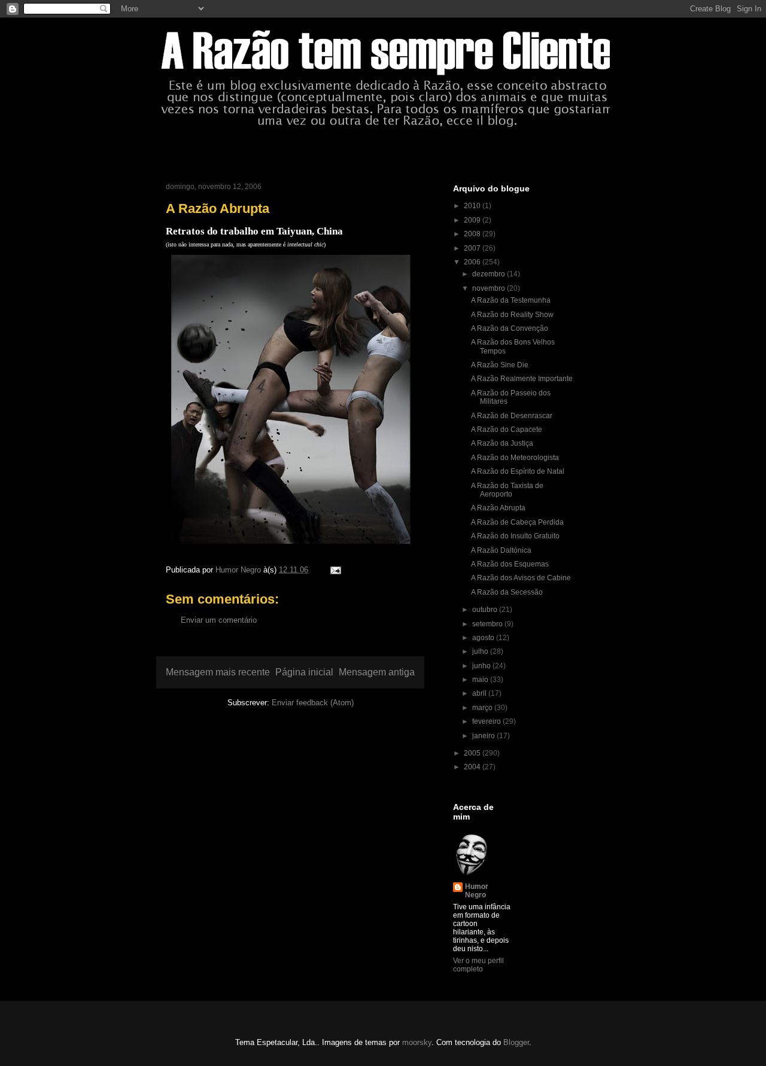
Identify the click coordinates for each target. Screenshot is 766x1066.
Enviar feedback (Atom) (313, 702)
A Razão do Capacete (506, 429)
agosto (484, 637)
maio (481, 679)
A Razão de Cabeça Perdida (517, 522)
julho (481, 651)
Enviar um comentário (219, 620)
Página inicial (304, 672)
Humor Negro (476, 890)
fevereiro (487, 721)
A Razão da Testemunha (511, 300)
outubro (485, 609)
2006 (473, 262)
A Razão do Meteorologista (515, 457)
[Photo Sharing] (291, 546)
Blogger (516, 1042)
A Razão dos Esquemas (510, 564)
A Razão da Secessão (507, 592)
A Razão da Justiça (502, 443)
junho (482, 666)
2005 (473, 753)
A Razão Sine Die (499, 365)
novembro (489, 288)
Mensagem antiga (377, 672)
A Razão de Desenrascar (511, 416)
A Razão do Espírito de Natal (517, 471)
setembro (488, 624)
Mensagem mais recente (218, 672)
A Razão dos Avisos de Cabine (521, 578)
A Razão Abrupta (498, 508)
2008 (473, 234)
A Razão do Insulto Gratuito (515, 536)
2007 (473, 248)
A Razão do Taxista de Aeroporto (507, 490)
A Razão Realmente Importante (522, 378)
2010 (473, 206)
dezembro (489, 274)
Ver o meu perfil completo (478, 965)
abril (480, 693)
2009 (473, 220)
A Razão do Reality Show (512, 314)
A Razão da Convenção (509, 328)
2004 (473, 767)
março (483, 707)
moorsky (416, 1042)
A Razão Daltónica (501, 550)
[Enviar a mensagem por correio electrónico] (335, 569)
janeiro (484, 736)
